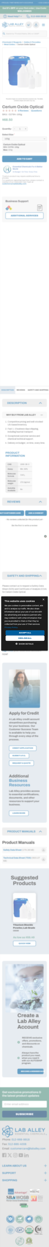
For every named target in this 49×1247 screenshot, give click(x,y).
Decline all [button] (25, 638)
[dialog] (24, 623)
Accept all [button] (25, 633)
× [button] (43, 599)
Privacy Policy (11, 627)
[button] (24, 643)
